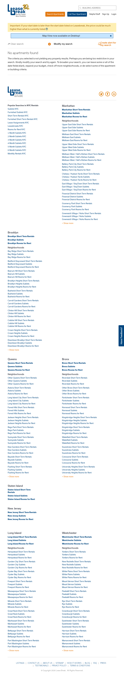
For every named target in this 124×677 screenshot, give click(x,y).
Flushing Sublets (15, 469)
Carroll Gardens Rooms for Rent (21, 306)
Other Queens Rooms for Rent (20, 384)
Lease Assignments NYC (18, 122)
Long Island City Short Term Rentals (23, 397)
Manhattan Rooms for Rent (74, 116)
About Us (47, 663)
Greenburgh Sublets (71, 614)
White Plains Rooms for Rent (74, 577)
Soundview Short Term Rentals (75, 447)
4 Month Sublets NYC (17, 143)
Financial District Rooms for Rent (76, 199)
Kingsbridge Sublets (71, 430)
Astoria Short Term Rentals (19, 388)
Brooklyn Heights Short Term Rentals (23, 280)
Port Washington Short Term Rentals (23, 640)
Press (103, 663)
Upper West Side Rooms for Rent (76, 150)
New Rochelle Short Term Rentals (76, 561)
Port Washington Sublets (18, 643)
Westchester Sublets (71, 540)
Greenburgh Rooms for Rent (74, 617)
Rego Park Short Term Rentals (21, 427)
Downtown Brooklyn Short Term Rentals (25, 340)
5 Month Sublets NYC (17, 146)
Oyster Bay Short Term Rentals (21, 571)
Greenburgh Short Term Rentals (76, 611)
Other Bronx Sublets (70, 390)
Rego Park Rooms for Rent (19, 433)
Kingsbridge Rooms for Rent (74, 433)
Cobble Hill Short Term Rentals (21, 320)
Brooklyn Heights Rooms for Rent (22, 287)
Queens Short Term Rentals (20, 363)
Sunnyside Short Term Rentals (21, 437)
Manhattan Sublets (71, 113)
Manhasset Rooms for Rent (19, 627)
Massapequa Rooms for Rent (20, 597)
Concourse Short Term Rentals (75, 457)
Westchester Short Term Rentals (77, 537)
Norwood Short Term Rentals (74, 407)
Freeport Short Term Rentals (20, 581)
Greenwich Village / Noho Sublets (76, 216)
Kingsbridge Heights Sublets (74, 420)
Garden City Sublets (16, 564)
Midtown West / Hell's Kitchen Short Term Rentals (83, 154)
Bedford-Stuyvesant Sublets (20, 264)
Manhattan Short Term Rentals (76, 109)
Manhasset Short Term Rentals (21, 620)
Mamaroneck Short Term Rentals (76, 640)
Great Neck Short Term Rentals (21, 611)
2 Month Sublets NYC (17, 136)
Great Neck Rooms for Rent (19, 617)
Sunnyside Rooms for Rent (19, 443)
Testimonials (42, 665)
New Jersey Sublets (17, 516)
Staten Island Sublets (18, 495)
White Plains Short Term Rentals (76, 571)
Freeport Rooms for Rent (18, 587)
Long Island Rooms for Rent (21, 543)
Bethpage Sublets (15, 633)
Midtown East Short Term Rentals (76, 134)
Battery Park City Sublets (73, 167)
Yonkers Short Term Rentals (74, 551)
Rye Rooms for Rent (70, 607)
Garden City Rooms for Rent (20, 567)
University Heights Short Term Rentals (78, 466)
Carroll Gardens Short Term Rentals (23, 300)
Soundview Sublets (70, 450)
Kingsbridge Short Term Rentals (76, 427)
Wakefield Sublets (70, 440)
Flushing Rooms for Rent (18, 472)
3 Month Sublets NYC (17, 140)
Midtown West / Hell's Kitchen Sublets (78, 157)
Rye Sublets (67, 604)
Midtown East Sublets (71, 137)
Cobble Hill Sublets (16, 323)
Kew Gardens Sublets (17, 450)
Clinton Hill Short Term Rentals (21, 310)
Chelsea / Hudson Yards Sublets (76, 177)
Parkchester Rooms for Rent (74, 403)
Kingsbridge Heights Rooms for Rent (77, 423)
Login (113, 14)
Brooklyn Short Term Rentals (21, 236)
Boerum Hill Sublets (16, 274)
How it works (74, 663)
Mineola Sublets (14, 604)
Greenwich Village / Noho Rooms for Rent (80, 219)
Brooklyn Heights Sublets (18, 283)
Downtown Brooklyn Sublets (20, 343)
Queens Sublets (15, 366)
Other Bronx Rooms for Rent (74, 393)
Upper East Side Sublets (72, 127)
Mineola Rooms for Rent (18, 607)
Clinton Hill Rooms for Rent (19, 316)
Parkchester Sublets (70, 400)
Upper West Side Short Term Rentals (78, 144)
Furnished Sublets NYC (18, 112)
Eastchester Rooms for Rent (74, 627)
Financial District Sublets (72, 196)
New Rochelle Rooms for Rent (74, 567)
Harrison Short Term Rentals (74, 630)
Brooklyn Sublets (16, 240)
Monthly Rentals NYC (17, 153)
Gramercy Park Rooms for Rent (75, 209)
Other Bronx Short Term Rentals (75, 388)
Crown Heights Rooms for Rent (21, 336)
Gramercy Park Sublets (72, 206)
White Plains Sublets (71, 574)
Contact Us (33, 663)
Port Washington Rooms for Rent (22, 646)
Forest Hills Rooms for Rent (19, 413)
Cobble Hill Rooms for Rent (19, 326)
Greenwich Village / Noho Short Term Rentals (81, 213)
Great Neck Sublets (16, 614)
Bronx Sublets (68, 366)
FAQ (95, 663)
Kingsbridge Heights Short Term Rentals (79, 417)
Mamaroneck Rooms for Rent (74, 646)
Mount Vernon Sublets (71, 584)
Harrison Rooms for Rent (72, 636)
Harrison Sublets (69, 633)
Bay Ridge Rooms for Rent (19, 257)
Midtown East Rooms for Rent (74, 140)
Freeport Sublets (15, 584)
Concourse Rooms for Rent (73, 463)
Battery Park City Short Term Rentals (78, 164)
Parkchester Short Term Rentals (75, 397)
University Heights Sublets (73, 469)
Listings (20, 663)
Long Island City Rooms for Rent (21, 403)
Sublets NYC (13, 109)
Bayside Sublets (15, 460)
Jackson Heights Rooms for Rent (21, 423)
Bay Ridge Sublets (16, 254)
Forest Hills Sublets (16, 410)
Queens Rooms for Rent (19, 370)
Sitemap (60, 663)
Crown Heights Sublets (18, 333)
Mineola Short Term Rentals (19, 601)
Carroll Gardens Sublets (18, 303)
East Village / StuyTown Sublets (75, 186)
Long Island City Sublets (18, 400)
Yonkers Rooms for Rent (72, 557)
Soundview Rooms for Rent (73, 453)
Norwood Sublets (69, 410)
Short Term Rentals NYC (18, 115)
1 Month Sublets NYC (17, 133)
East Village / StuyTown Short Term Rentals (80, 183)
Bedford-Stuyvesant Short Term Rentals (25, 261)
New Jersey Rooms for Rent (20, 519)
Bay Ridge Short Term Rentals (21, 251)
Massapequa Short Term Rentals (22, 591)
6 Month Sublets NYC (17, 150)
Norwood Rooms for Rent (73, 413)
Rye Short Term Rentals (72, 601)
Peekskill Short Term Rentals (74, 591)
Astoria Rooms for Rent (18, 393)
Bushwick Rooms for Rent (18, 296)
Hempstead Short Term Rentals (21, 551)
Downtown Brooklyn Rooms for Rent (23, 346)
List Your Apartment (77, 14)
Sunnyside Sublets (16, 440)
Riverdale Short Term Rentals (74, 378)
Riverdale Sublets (69, 381)
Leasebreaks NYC (15, 126)
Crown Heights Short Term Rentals (23, 330)
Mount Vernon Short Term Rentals (76, 581)
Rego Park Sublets (16, 430)
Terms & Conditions (80, 665)
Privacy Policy (59, 665)
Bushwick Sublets (15, 293)
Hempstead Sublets (16, 554)
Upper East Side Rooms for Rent (76, 130)
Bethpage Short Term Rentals (20, 630)
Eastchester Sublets (70, 623)
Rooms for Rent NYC (16, 129)
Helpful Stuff (94, 14)
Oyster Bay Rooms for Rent (19, 577)
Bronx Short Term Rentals (74, 363)
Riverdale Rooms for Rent (73, 384)
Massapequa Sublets (17, 594)
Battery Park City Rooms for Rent (76, 170)
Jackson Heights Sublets (18, 420)
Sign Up (105, 14)
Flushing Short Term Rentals (20, 466)
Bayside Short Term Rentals (20, 457)
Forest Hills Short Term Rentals (21, 407)
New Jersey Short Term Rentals (22, 512)
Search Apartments (55, 14)
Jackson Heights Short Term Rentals (23, 417)
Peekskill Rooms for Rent (72, 597)
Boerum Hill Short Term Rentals (21, 271)
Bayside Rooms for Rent (18, 463)
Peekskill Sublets (69, 594)
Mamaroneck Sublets (71, 643)
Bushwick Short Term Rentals (20, 290)
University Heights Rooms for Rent (76, 472)
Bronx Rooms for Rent (72, 370)
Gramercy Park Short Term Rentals (77, 203)
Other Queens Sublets (17, 381)
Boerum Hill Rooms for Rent (19, 277)
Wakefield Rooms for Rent (73, 443)
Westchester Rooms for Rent (75, 543)
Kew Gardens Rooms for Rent (20, 453)
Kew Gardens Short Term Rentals (22, 447)
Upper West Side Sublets (73, 147)
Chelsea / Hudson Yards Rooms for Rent (79, 180)
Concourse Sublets (70, 460)
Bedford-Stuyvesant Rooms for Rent (23, 267)
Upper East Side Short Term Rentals (77, 124)
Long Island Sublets (17, 540)
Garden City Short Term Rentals (21, 561)
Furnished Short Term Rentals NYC (23, 119)
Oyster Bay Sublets (16, 574)
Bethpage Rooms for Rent (19, 636)
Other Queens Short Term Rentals (22, 378)
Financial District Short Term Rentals (77, 193)
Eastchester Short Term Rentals (75, 620)
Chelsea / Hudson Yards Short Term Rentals (81, 174)
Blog (87, 663)
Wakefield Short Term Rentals (75, 437)
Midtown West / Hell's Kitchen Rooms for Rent (81, 160)
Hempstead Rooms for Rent (19, 557)
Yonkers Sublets (69, 554)
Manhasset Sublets (16, 623)
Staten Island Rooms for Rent (21, 499)
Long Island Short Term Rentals (22, 537)
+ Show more (67, 223)
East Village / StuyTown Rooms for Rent (79, 189)
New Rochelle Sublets (71, 564)
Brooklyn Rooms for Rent (19, 243)
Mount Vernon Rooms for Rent (75, 587)
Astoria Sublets (14, 390)
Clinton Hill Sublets (16, 313)
